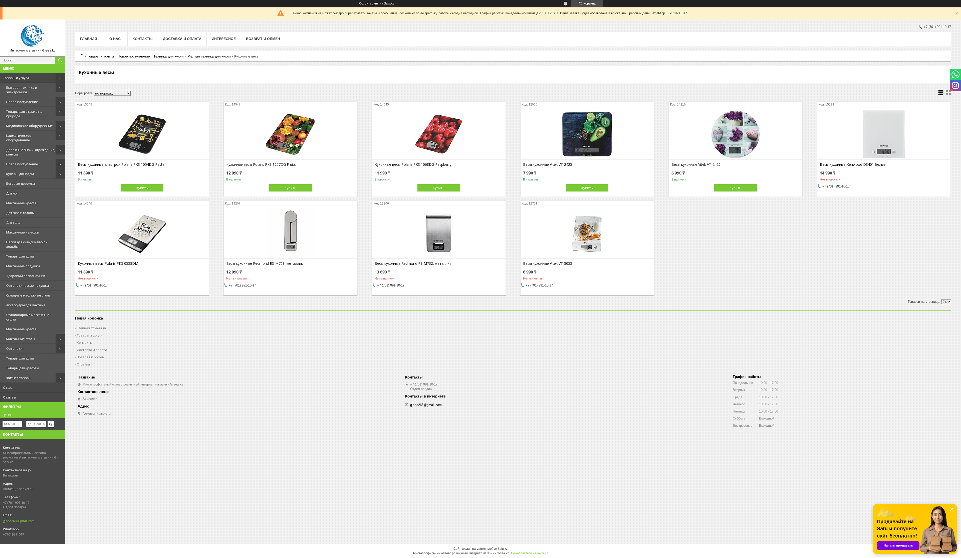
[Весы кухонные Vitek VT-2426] (735, 135)
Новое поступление (22, 102)
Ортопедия (15, 348)
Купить (142, 188)
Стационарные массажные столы (27, 317)
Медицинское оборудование (29, 126)
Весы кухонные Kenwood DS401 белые (853, 164)
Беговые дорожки (20, 183)
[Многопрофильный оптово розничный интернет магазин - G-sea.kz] (32, 35)
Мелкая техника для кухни (209, 56)
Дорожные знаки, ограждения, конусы (30, 152)
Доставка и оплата (182, 39)
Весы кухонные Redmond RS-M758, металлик (264, 263)
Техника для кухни (168, 56)
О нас (7, 387)
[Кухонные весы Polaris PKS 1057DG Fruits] (290, 135)
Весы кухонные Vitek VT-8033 (547, 263)
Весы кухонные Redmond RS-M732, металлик (413, 263)
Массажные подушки (23, 266)
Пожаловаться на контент (529, 553)
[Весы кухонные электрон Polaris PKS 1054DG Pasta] (142, 135)
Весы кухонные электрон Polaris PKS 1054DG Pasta (121, 164)
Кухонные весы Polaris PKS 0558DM (108, 263)
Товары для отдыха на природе (24, 113)
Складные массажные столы (28, 295)
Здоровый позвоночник (25, 276)
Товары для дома (20, 256)
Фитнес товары (18, 378)
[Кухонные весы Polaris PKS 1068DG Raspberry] (439, 135)
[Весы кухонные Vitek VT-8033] (587, 233)
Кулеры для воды (20, 174)
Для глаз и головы (20, 212)
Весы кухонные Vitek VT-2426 (695, 164)
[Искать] (60, 60)
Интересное (224, 39)
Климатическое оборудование (18, 137)
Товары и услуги (16, 78)
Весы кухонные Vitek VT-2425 (547, 164)
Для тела (13, 222)
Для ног (12, 193)
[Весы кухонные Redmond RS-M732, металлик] (439, 233)
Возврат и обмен (263, 39)
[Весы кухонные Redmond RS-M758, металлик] (290, 233)
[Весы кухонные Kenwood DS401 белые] (884, 135)
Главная (88, 39)
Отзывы (9, 397)
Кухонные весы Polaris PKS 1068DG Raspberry (413, 164)
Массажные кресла (21, 203)
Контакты (143, 39)
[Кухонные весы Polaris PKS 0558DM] (142, 233)
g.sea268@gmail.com (19, 520)
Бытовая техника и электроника (21, 89)
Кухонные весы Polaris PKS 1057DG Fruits (261, 164)
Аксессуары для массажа (25, 305)
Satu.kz (503, 548)
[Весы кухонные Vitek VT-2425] (587, 135)
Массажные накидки (22, 232)
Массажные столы (20, 338)
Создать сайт (368, 3)
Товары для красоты (22, 368)
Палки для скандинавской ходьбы (27, 244)
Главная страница (91, 328)
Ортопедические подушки (27, 285)
